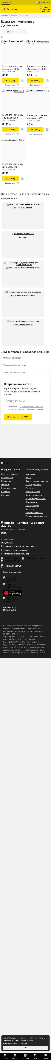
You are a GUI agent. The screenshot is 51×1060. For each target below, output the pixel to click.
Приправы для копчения (14, 372)
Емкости (5, 485)
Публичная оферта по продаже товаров (19, 546)
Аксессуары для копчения (14, 365)
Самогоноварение (9, 474)
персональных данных (34, 647)
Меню (6, 2)
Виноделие (6, 481)
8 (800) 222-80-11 (22, 524)
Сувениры (5, 495)
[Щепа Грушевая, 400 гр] (13, 150)
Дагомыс (43, 2)
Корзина (36, 1058)
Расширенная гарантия (36, 516)
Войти (46, 1058)
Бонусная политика (34, 495)
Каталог (15, 1058)
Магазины (26, 1058)
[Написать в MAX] (5, 534)
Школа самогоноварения (37, 481)
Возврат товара (33, 492)
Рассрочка (30, 488)
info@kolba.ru (7, 542)
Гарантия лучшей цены (36, 499)
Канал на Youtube (14, 566)
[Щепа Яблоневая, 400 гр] (13, 52)
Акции (28, 478)
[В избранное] (22, 80)
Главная (5, 1058)
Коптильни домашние (13, 358)
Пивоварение (7, 478)
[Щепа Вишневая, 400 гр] (38, 101)
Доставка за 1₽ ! (12, 85)
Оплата (29, 485)
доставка (37, 485)
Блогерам (30, 509)
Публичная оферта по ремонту (15, 550)
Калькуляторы (32, 506)
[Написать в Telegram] (2, 534)
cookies (19, 1038)
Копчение (5, 492)
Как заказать (31, 502)
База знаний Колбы (34, 513)
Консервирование (9, 488)
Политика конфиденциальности (15, 554)
